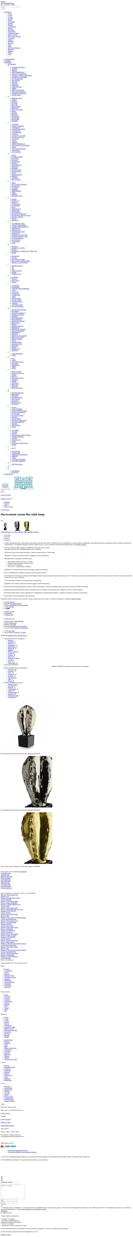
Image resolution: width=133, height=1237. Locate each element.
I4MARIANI (15, 256)
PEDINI (14, 375)
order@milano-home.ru (7, 3)
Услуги (6, 972)
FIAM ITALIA (16, 204)
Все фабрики (12, 64)
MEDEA (14, 324)
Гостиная (17, 632)
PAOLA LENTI (16, 371)
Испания (7, 1072)
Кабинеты (11, 30)
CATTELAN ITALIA (18, 137)
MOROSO (15, 350)
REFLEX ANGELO (18, 393)
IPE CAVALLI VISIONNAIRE (21, 261)
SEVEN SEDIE (16, 419)
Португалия (8, 1075)
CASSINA (15, 134)
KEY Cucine (15, 280)
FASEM (14, 199)
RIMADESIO (16, 394)
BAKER (14, 100)
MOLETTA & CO (17, 344)
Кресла (10, 20)
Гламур (6, 1094)
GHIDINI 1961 (16, 230)
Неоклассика (8, 1089)
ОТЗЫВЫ (7, 61)
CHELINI (14, 142)
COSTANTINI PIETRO (19, 149)
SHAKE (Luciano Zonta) (19, 420)
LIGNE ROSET (16, 298)
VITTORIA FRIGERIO (19, 459)
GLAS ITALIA (16, 240)
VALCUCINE (16, 451)
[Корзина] (4, 9)
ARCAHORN (16, 80)
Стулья (10, 17)
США (6, 1077)
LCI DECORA (16, 295)
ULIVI (14, 448)
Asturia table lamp (6, 532)
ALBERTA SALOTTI (18, 67)
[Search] (2, 491)
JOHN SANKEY (17, 271)
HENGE (14, 249)
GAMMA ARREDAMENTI (20, 227)
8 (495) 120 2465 (6, 495)
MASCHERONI (16, 319)
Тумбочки (7, 1043)
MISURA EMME (17, 339)
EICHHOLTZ (16, 186)
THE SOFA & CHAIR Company (21, 435)
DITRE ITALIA (16, 171)
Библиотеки (11, 31)
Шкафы (10, 25)
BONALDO (15, 116)
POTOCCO (15, 383)
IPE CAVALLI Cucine (18, 259)
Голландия (7, 1070)
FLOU (13, 207)
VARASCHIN (16, 453)
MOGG (14, 340)
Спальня (23, 632)
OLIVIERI (15, 363)
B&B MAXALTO (17, 98)
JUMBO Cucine (16, 274)
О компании (8, 971)
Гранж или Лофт (9, 1101)
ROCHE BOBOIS (17, 397)
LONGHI (14, 303)
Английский (8, 1088)
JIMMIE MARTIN (17, 266)
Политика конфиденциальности (18, 1150)
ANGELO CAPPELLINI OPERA (22, 75)
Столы (10, 15)
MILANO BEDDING (18, 331)
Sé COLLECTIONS (18, 415)
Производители (9, 975)
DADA (14, 155)
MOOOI (14, 347)
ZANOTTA (15, 472)
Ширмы (10, 51)
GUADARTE (16, 241)
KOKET (14, 282)
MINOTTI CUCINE (18, 337)
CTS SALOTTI (16, 152)
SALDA (14, 407)
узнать (32, 569)
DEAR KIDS (15, 162)
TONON (14, 438)
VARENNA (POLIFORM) (19, 454)
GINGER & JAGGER (18, 231)
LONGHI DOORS (17, 305)
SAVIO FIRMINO (17, 409)
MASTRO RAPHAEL (18, 321)
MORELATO (16, 349)
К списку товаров (17, 532)
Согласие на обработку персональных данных (22, 1152)
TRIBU (14, 441)
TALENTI (15, 432)
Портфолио (7, 980)
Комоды (10, 28)
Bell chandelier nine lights (31, 532)
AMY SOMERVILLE (18, 72)
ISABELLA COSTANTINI (20, 262)
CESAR (14, 140)
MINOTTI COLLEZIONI (19, 336)
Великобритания (9, 1067)
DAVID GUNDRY (17, 157)
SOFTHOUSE (16, 425)
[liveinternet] (5, 1141)
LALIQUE (15, 292)
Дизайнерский (8, 1099)
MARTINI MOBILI (17, 318)
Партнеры (7, 984)
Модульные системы (14, 36)
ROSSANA (15, 401)
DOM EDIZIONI (17, 175)
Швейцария (8, 1080)
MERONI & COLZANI (19, 329)
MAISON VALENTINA (19, 310)
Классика (7, 1086)
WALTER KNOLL (17, 464)
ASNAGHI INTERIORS (19, 93)
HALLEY (15, 246)
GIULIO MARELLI (18, 238)
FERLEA (14, 202)
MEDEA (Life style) (17, 326)
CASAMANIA (16, 131)
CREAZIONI (16, 150)
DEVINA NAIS (16, 170)
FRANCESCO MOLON (19, 214)
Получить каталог (22, 605)
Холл (6, 1006)
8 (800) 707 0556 (6, 1122)
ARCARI (14, 82)
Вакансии (7, 987)
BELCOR (14, 105)
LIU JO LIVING (16, 300)
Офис (6, 1009)
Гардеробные (12, 26)
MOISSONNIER (17, 342)
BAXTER (15, 103)
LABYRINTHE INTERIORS (20, 288)
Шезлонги (11, 49)
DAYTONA (15, 158)
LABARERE (15, 287)
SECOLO (14, 417)
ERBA (14, 192)
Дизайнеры (7, 985)
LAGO (14, 290)
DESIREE (15, 168)
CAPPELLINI (16, 127)
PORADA (15, 380)
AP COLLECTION (17, 79)
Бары (9, 44)
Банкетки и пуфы (9, 1027)
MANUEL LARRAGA (18, 313)
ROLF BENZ (16, 399)
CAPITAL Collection (18, 126)
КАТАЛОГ (7, 12)
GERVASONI (16, 228)
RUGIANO (15, 404)
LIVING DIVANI (17, 301)
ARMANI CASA (17, 87)
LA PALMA (15, 285)
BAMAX (14, 101)
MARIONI (15, 316)
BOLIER (14, 113)
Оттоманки (11, 22)
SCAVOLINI (15, 414)
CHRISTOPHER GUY (18, 144)
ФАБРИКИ (7, 62)
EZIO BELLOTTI (17, 196)
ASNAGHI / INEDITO (18, 92)
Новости (7, 974)
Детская (6, 1003)
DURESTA (15, 178)
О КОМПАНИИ (9, 59)
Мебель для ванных (14, 48)
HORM (14, 253)
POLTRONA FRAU (18, 378)
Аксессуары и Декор (10, 1059)
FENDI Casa (15, 201)
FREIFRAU (15, 220)
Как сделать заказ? (21, 626)
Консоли (10, 43)
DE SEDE (15, 160)
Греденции (11, 38)
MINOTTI (15, 334)
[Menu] (1, 9)
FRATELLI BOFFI (17, 217)
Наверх (3, 1)
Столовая (7, 996)
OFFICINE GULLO (18, 362)
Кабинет (7, 1004)
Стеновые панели (13, 33)
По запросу (11, 602)
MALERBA (15, 311)
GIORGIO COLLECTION (20, 235)
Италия (11, 607)
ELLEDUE (15, 188)
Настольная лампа (15, 603)
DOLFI (14, 173)
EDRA (14, 183)
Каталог (6, 969)
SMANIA (14, 423)
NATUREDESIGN (17, 354)
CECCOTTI (15, 139)
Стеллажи (7, 1051)
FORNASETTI (16, 212)
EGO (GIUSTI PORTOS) (19, 184)
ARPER (14, 88)
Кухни (10, 13)
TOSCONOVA (16, 440)
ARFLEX (14, 83)
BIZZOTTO (15, 108)
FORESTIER (15, 210)
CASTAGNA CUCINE (18, 135)
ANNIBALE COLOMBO (19, 77)
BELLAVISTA (16, 106)
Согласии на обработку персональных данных (32, 1209)
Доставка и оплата (10, 977)
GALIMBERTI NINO (18, 223)
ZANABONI (15, 471)
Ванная (6, 1008)
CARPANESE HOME (18, 129)
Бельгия (6, 1065)
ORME (14, 367)
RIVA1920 (15, 396)
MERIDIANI (15, 327)
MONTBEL (15, 345)
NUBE (14, 355)
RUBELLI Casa (16, 402)
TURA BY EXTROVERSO (20, 443)
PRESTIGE (15, 384)
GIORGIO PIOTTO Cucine (20, 236)
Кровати (10, 23)
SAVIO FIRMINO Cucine (19, 410)
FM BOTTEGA (16, 209)
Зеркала (10, 39)
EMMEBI (14, 189)
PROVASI (15, 386)
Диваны (10, 18)
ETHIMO (14, 194)
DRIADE (14, 176)
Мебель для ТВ (12, 35)
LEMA (14, 297)
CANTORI (15, 124)
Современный (8, 1098)
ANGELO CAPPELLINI (19, 74)
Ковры (10, 53)
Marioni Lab (12, 623)
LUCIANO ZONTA (18, 306)
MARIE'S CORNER (18, 314)
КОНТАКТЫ (8, 474)
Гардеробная (8, 1001)
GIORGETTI (15, 233)
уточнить (33, 555)
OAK (13, 358)
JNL (13, 269)
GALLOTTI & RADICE (19, 225)
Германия (7, 1069)
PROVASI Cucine (17, 388)
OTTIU (14, 368)
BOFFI (14, 111)
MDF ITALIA (16, 323)
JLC (13, 267)
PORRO (14, 381)
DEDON (14, 163)
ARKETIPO (15, 85)
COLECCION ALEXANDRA (21, 145)
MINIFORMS (16, 332)
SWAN (14, 427)
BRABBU (15, 121)
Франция (7, 1078)
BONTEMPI (15, 118)
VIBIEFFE (15, 456)
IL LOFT (14, 258)
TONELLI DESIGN (18, 436)
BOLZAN (15, 114)
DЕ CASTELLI (16, 179)
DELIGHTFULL (17, 165)
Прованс (7, 1091)
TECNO (14, 433)
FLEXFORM (15, 205)
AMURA (14, 70)
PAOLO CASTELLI (18, 373)
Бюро (9, 46)
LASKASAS (15, 293)
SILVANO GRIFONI (18, 422)
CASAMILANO (16, 132)
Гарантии (7, 979)
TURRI (14, 445)
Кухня (6, 995)
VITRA (14, 458)
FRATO (14, 218)
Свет (9, 54)
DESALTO (15, 166)
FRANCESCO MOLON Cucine (21, 215)
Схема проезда (5, 1113)
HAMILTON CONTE (18, 248)
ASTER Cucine (16, 95)
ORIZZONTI (15, 365)
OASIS (14, 360)
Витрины (11, 41)
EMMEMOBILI (16, 191)
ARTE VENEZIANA (18, 90)
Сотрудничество (9, 982)
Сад (5, 1011)
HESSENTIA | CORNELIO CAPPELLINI (24, 251)
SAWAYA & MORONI (18, 412)
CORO (14, 147)
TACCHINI (15, 430)
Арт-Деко (12, 631)
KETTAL (14, 279)
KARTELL (15, 277)
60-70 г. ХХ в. (8, 1096)
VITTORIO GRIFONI (18, 461)
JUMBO (14, 272)
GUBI (13, 243)
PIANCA (14, 376)
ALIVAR (14, 69)
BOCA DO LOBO (17, 109)
